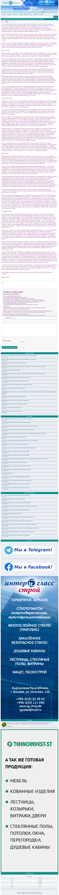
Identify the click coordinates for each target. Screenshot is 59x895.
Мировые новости (28, 14)
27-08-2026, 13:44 (5, 478)
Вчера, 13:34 (4, 445)
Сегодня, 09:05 (4, 431)
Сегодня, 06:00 (4, 364)
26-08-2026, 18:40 (5, 485)
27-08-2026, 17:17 (5, 474)
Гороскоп (35, 14)
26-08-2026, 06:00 (5, 522)
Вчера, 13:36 (4, 441)
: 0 (3, 282)
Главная (4, 14)
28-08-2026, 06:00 (5, 503)
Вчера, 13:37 (4, 438)
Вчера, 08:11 (4, 449)
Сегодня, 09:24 (4, 356)
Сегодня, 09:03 (4, 360)
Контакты (41, 14)
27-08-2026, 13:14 (5, 514)
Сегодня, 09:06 (4, 427)
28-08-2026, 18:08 (5, 452)
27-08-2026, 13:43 (5, 511)
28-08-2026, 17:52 (5, 500)
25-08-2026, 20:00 (5, 489)
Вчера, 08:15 (4, 496)
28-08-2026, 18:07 (5, 456)
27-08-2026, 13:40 (5, 481)
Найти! (55, 16)
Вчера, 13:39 (4, 434)
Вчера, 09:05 (4, 389)
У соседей (20, 14)
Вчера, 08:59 (4, 394)
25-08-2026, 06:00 (5, 532)
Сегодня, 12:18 (4, 420)
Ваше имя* (8, 317)
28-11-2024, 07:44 (11, 21)
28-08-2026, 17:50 (5, 470)
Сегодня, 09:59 (4, 423)
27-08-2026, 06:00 (5, 518)
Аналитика (9, 14)
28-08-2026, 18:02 (5, 459)
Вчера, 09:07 (4, 385)
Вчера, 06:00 (4, 397)
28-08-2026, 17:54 (5, 467)
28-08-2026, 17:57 (5, 463)
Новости (15, 14)
